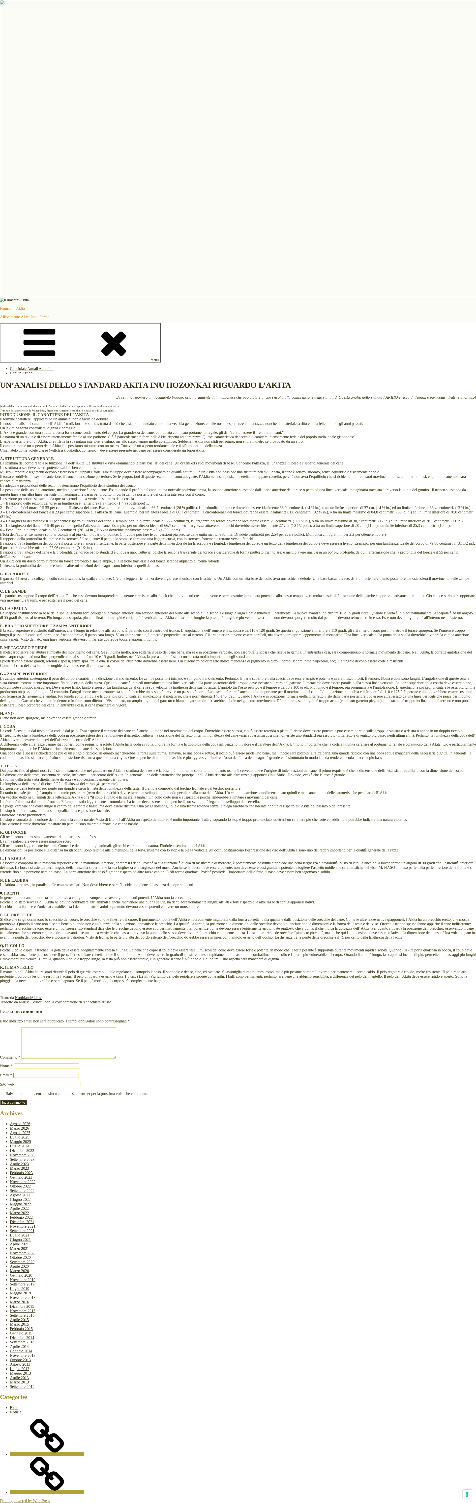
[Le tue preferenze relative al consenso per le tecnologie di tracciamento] (467, 1494)
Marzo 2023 (19, 1168)
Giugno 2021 (20, 1239)
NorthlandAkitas (28, 997)
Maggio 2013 (20, 1373)
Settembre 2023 (22, 1159)
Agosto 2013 (20, 1364)
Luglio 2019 (19, 1288)
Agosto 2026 (20, 1124)
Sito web (7, 1084)
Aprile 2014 (19, 1346)
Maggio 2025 (20, 1141)
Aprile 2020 (19, 1266)
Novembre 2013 (22, 1355)
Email (6, 1075)
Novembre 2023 (22, 1155)
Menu (155, 360)
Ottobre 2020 (20, 1257)
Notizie (15, 1412)
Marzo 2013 (19, 1382)
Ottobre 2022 (20, 1186)
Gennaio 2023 (21, 1177)
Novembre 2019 (22, 1280)
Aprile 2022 (19, 1208)
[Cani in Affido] (47, 1492)
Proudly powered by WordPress (25, 1501)
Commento (10, 1057)
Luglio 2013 (19, 1369)
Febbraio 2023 (21, 1173)
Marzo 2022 (19, 1213)
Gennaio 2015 (21, 1333)
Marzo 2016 (19, 1302)
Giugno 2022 (20, 1199)
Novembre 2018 (22, 1297)
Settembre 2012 (22, 1386)
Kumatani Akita (12, 308)
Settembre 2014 (22, 1342)
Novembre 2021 (22, 1226)
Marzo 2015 (19, 1324)
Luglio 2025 (19, 1137)
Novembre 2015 (22, 1311)
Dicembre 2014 (22, 1337)
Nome (6, 1066)
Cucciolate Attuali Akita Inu (32, 368)
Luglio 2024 (19, 1146)
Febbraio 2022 (21, 1217)
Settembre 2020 (22, 1262)
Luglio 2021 (19, 1235)
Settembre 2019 (22, 1284)
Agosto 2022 (20, 1195)
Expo (14, 1408)
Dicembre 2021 (22, 1222)
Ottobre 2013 (20, 1360)
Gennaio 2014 (21, 1351)
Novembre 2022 (22, 1182)
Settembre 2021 (22, 1231)
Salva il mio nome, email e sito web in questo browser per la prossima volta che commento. (77, 1093)
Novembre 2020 (22, 1253)
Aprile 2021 (19, 1244)
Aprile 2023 (19, 1164)
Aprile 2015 (19, 1320)
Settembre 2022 (22, 1190)
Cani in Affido (21, 373)
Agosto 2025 (20, 1133)
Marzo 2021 (19, 1248)
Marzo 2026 (19, 1128)
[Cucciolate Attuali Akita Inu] (47, 1454)
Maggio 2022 (20, 1204)
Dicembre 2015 (22, 1306)
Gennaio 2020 (21, 1275)
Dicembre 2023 (22, 1150)
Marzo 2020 (19, 1271)
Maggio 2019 (20, 1293)
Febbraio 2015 (21, 1329)
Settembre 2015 (22, 1315)
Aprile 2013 (19, 1378)
